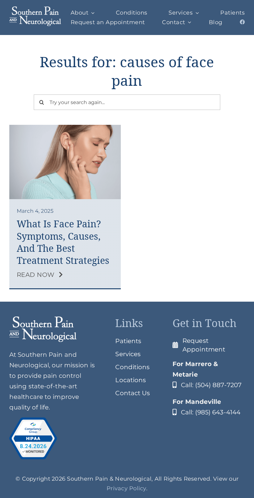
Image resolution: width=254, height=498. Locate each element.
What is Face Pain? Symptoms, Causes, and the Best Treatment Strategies (63, 242)
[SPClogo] (35, 9)
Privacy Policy (126, 488)
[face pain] (65, 128)
